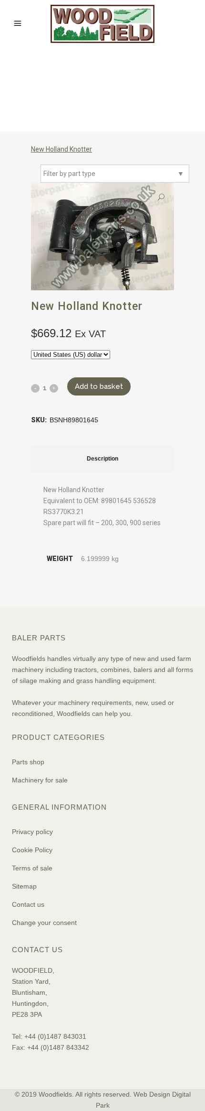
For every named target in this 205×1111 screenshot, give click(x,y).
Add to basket (99, 386)
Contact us (28, 904)
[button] (161, 197)
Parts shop (28, 762)
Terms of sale (32, 868)
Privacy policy (32, 832)
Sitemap (24, 886)
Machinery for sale (40, 780)
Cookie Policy (32, 850)
